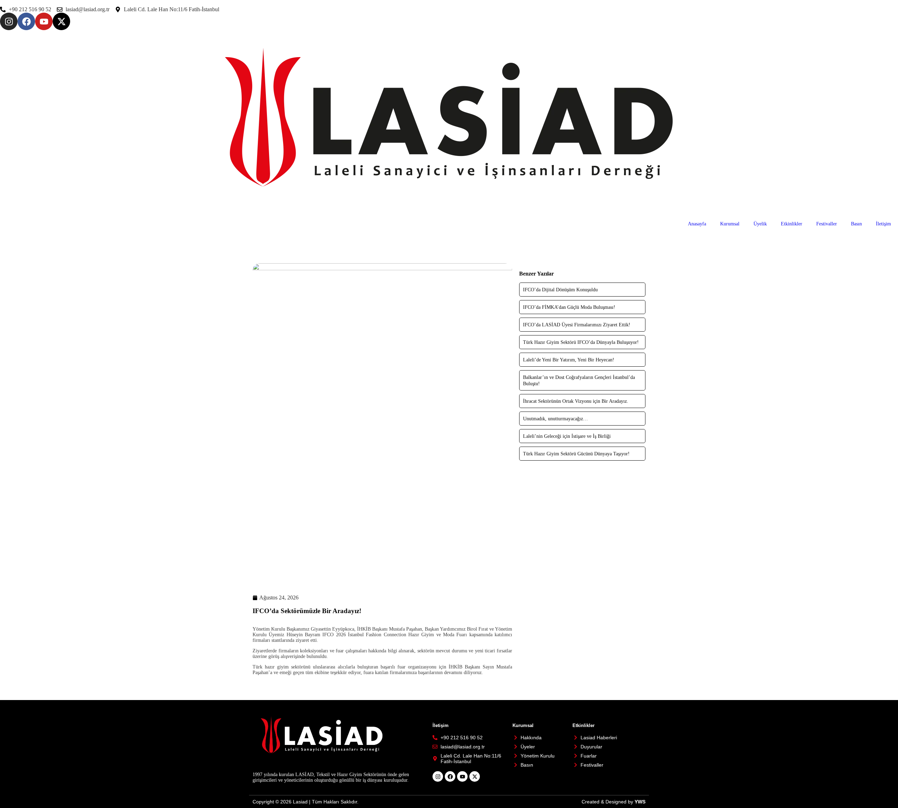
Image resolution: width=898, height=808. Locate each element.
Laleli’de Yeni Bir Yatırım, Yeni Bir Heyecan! (568, 359)
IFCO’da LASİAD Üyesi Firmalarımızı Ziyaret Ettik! (576, 324)
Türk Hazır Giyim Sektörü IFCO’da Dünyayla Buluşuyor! (581, 342)
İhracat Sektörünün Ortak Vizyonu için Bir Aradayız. (575, 401)
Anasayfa (697, 223)
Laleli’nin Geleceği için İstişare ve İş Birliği (567, 436)
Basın (856, 223)
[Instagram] (9, 21)
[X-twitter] (61, 21)
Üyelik (760, 223)
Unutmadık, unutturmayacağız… (555, 418)
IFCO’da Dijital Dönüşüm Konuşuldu (560, 289)
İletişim (883, 223)
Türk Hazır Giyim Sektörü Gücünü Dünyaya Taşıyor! (576, 453)
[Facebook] (26, 21)
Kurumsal (729, 223)
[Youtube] (44, 21)
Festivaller (826, 223)
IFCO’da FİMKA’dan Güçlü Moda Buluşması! (569, 307)
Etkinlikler (791, 223)
